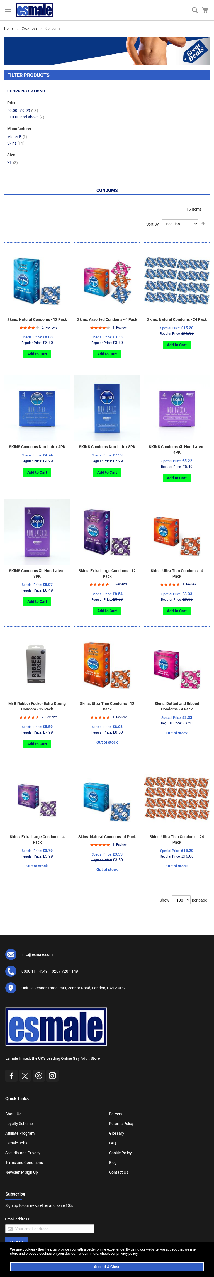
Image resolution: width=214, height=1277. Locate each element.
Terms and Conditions (24, 1162)
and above (25, 117)
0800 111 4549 (34, 971)
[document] (107, 1259)
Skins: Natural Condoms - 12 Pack (37, 319)
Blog (113, 1162)
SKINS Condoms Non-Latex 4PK (37, 447)
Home (8, 28)
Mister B (17, 137)
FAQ (112, 1143)
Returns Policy (121, 1123)
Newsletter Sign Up (21, 1172)
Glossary (116, 1133)
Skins (16, 143)
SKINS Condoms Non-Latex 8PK (107, 447)
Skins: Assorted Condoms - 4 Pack (107, 319)
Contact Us (118, 1172)
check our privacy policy (118, 1253)
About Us (13, 1114)
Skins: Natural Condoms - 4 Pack (107, 836)
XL (12, 162)
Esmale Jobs (16, 1143)
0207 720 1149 (65, 971)
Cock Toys (29, 28)
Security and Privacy (22, 1153)
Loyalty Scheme (19, 1123)
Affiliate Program (20, 1133)
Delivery (115, 1114)
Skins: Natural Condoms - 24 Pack (177, 319)
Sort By (152, 224)
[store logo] (34, 10)
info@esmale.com (37, 954)
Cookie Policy (120, 1153)
